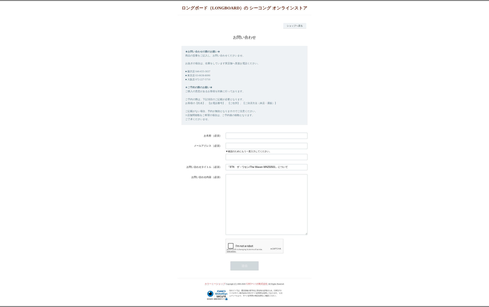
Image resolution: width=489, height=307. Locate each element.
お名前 (207, 135)
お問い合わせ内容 (201, 177)
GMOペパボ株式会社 (257, 284)
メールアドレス (202, 145)
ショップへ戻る (295, 25)
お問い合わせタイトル (198, 167)
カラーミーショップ (215, 284)
